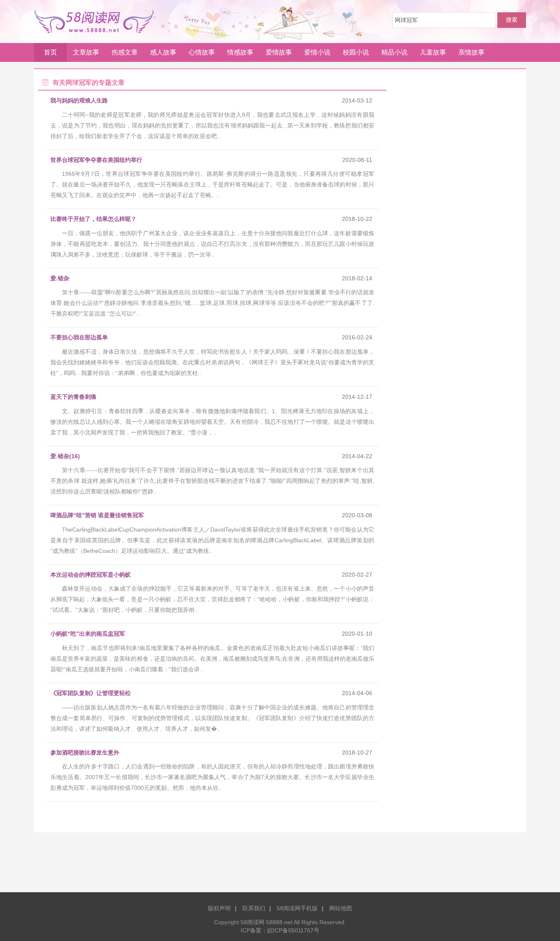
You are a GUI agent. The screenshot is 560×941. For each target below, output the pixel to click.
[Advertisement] (280, 865)
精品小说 (394, 52)
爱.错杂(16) (65, 456)
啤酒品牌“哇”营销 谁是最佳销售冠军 (97, 515)
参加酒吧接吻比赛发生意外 (84, 752)
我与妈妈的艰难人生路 (79, 100)
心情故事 (202, 52)
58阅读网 (97, 21)
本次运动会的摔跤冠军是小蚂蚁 (90, 574)
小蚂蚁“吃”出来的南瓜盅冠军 (87, 633)
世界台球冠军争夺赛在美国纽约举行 (96, 160)
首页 (50, 52)
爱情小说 (317, 52)
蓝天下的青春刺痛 (73, 396)
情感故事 (240, 52)
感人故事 (163, 52)
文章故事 (86, 52)
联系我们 (253, 908)
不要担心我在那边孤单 (79, 337)
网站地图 (340, 908)
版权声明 (219, 908)
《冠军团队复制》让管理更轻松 (90, 693)
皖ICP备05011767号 (293, 930)
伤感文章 (125, 52)
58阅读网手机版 (297, 908)
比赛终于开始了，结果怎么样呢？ (93, 219)
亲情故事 (471, 52)
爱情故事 (279, 52)
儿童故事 (433, 52)
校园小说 (356, 52)
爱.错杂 (59, 278)
